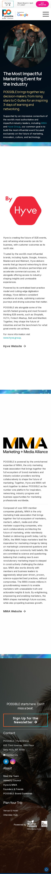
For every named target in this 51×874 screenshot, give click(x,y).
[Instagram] (13, 761)
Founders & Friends (13, 789)
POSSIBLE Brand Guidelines (17, 793)
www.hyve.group (12, 337)
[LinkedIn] (6, 761)
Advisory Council (12, 780)
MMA (44, 123)
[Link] (15, 14)
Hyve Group (14, 126)
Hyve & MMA (10, 785)
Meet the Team (11, 776)
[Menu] (46, 14)
